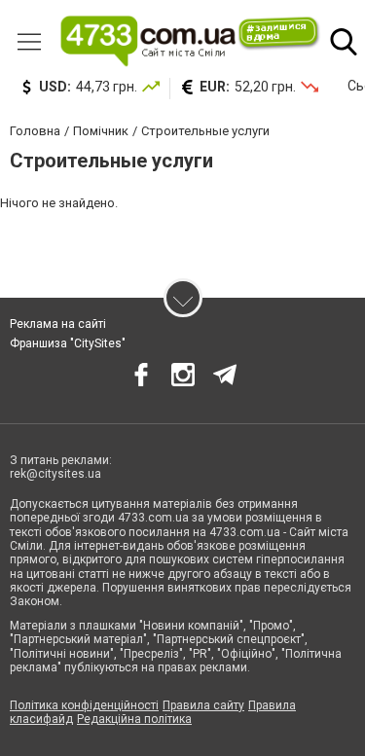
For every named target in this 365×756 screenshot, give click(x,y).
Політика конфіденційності (84, 705)
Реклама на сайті (58, 324)
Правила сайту (203, 705)
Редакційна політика (134, 719)
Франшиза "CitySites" (68, 343)
